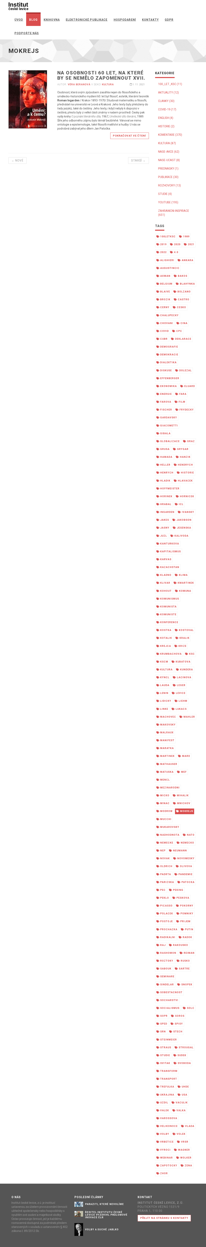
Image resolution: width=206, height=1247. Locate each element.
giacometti (168, 425)
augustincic (169, 268)
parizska (166, 882)
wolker (185, 1157)
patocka (188, 882)
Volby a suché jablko (102, 1229)
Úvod (18, 19)
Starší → (138, 160)
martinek (167, 756)
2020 (176, 244)
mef (183, 772)
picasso (166, 905)
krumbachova (170, 653)
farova (165, 401)
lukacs (181, 709)
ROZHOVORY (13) (169, 185)
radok (187, 937)
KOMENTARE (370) (170, 134)
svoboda (184, 1063)
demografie (168, 346)
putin (188, 929)
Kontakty (150, 19)
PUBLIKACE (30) (168, 177)
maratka (166, 748)
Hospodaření (125, 19)
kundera (186, 669)
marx (185, 756)
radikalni (167, 937)
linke (163, 709)
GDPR (169, 19)
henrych (166, 472)
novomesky (185, 858)
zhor (163, 1173)
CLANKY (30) (166, 101)
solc (190, 1008)
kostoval (186, 630)
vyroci (165, 1149)
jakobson (184, 520)
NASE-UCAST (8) (169, 160)
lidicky (165, 701)
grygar (182, 449)
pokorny (186, 905)
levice (180, 693)
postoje (166, 921)
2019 (163, 244)
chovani (166, 323)
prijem (185, 921)
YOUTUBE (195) (168, 202)
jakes (164, 520)
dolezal (185, 370)
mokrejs (186, 811)
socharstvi (168, 1000)
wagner (183, 1149)
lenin (163, 693)
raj (162, 945)
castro (183, 299)
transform (168, 1071)
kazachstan (169, 567)
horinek (165, 496)
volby (164, 1134)
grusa (164, 449)
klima (183, 575)
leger (180, 685)
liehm (182, 701)
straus (165, 1047)
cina (183, 323)
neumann (179, 850)
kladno (165, 575)
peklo (164, 897)
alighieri (166, 260)
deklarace (182, 338)
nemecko (187, 842)
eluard (189, 386)
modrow (166, 811)
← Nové (17, 160)
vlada (189, 1126)
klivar (164, 582)
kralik (184, 638)
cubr (163, 338)
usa (184, 1094)
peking (177, 890)
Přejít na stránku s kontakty (164, 1217)
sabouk (165, 968)
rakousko (180, 945)
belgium (165, 283)
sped (163, 1023)
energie (165, 394)
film (181, 401)
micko (164, 795)
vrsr (184, 1141)
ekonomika (168, 386)
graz (190, 441)
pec (162, 890)
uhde (185, 1086)
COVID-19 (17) (167, 109)
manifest (166, 740)
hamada (165, 457)
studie (164, 1055)
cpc (178, 331)
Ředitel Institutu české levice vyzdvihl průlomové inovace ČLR (106, 1215)
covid (164, 331)
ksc (191, 653)
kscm (163, 661)
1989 (186, 236)
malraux (166, 732)
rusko (185, 960)
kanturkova (169, 543)
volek (180, 1134)
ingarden (166, 512)
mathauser (168, 764)
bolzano (184, 291)
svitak (164, 1063)
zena (188, 1165)
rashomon (167, 953)
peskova (182, 897)
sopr (163, 1015)
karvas (165, 559)
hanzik (185, 457)
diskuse (165, 370)
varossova (168, 1118)
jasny (164, 527)
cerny (164, 307)
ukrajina (166, 1094)
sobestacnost (170, 992)
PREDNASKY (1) (168, 168)
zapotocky (168, 1165)
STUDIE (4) (165, 193)
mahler (189, 716)
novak (164, 858)
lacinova (183, 677)
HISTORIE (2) (166, 126)
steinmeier (168, 1039)
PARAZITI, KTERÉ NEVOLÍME (104, 1204)
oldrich (165, 866)
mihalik (182, 795)
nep (162, 850)
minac (164, 803)
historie (187, 472)
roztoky (166, 960)
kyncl (164, 677)
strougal (186, 1047)
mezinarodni (169, 787)
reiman (189, 953)
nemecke (166, 842)
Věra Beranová (79, 84)
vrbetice (166, 1141)
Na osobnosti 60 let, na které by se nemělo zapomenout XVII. (101, 75)
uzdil (163, 1102)
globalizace (169, 441)
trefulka (166, 1086)
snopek (186, 984)
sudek (181, 1055)
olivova (185, 866)
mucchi (165, 819)
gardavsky (168, 417)
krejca (165, 646)
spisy (178, 1023)
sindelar (166, 984)
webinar (166, 1157)
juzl (163, 535)
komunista (168, 606)
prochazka (168, 929)
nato (190, 834)
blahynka (187, 283)
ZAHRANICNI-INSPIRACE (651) (173, 212)
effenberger (169, 378)
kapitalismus (170, 551)
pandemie (185, 874)
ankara (187, 260)
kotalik (165, 638)
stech (177, 1031)
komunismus (169, 598)
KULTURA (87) (167, 143)
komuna (184, 591)
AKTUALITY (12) (168, 92)
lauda (164, 685)
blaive (164, 291)
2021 (190, 244)
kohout (165, 591)
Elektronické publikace (87, 19)
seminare (166, 976)
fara (182, 394)
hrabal (165, 504)
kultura (108, 84)
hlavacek (185, 480)
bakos (182, 276)
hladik (164, 480)
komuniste (167, 614)
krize (182, 646)
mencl (164, 779)
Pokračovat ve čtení (129, 135)
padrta (165, 874)
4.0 (175, 252)
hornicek (186, 496)
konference (168, 622)
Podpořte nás (26, 33)
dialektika (168, 362)
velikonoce (168, 1126)
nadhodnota (169, 834)
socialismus (169, 1008)
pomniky (186, 913)
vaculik (181, 1102)
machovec (167, 716)
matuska (166, 772)
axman (164, 276)
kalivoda (181, 535)
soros (179, 1015)
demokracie (168, 354)
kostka (165, 630)
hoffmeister (169, 488)
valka (181, 1110)
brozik (164, 299)
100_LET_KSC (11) (170, 84)
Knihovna (52, 19)
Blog (33, 19)
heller (164, 464)
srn (162, 1031)
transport (168, 1078)
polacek (166, 913)
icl (180, 504)
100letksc (167, 236)
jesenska (183, 527)
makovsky (167, 724)
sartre (184, 968)
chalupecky (169, 315)
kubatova (183, 661)
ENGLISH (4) (165, 117)
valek (164, 1110)
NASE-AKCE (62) (168, 151)
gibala (165, 433)
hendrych (185, 464)
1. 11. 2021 (138, 84)
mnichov (183, 803)
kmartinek (185, 582)
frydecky (186, 409)
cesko (181, 307)
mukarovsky (169, 827)
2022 (163, 252)
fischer (165, 409)
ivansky (187, 512)
